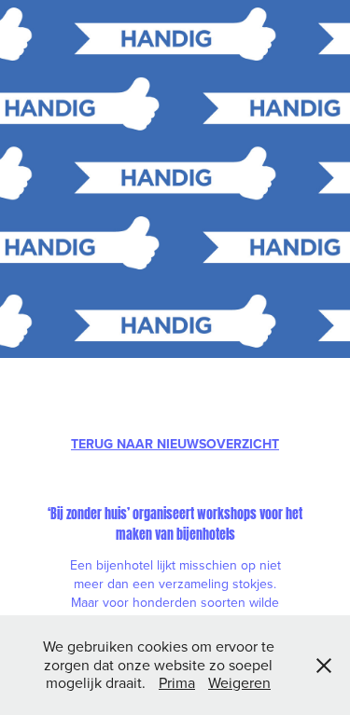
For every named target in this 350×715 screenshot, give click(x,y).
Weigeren (239, 682)
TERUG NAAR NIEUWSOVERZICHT (175, 443)
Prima (177, 682)
